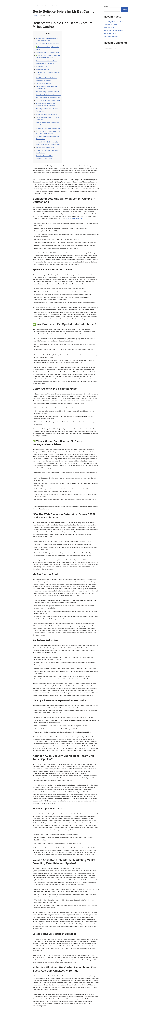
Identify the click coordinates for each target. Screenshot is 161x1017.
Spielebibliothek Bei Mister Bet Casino (47, 44)
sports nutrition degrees (111, 36)
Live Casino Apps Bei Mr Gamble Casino (48, 100)
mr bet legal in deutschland (74, 218)
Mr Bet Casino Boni (41, 66)
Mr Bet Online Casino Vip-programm (46, 114)
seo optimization (109, 27)
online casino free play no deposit (114, 30)
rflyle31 (36, 15)
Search (106, 6)
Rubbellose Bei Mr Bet (42, 69)
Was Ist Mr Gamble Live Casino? (45, 147)
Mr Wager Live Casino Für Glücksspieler (48, 128)
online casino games (110, 33)
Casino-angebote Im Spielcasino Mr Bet (47, 52)
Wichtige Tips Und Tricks (43, 83)
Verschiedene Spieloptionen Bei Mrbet (47, 92)
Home (34, 6)
